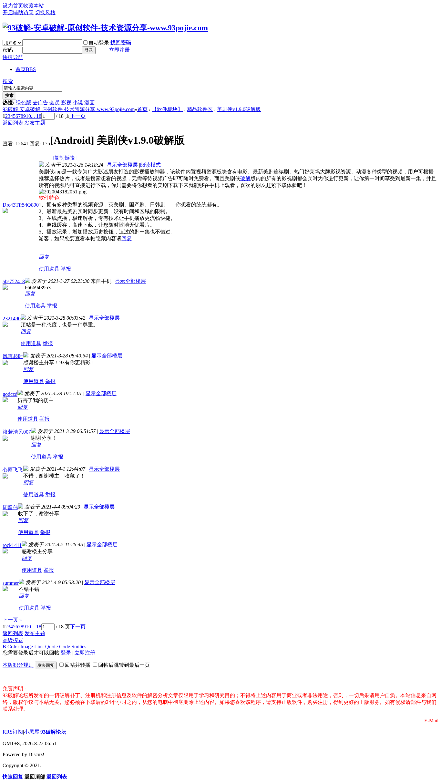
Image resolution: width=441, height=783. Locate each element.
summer (11, 583)
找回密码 (120, 42)
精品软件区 (200, 109)
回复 (126, 238)
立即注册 (119, 50)
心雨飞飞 (13, 469)
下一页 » (12, 620)
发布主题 (35, 123)
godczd (10, 394)
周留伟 (10, 507)
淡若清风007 (17, 432)
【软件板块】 (167, 109)
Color (13, 646)
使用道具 (49, 269)
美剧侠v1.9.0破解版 (239, 109)
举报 (66, 269)
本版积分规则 (18, 665)
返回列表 (13, 123)
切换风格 (45, 12)
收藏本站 (33, 5)
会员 (54, 102)
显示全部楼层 (122, 165)
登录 (89, 50)
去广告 (40, 102)
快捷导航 (13, 57)
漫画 (89, 102)
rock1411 (12, 545)
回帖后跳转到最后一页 (124, 665)
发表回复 (45, 665)
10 (28, 116)
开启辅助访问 (18, 12)
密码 (8, 50)
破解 (245, 178)
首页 (25, 69)
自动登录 (98, 43)
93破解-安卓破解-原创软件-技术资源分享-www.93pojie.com (69, 109)
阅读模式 (150, 165)
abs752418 (14, 281)
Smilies (78, 646)
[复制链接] (65, 157)
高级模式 (13, 640)
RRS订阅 (13, 732)
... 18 (36, 116)
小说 (78, 102)
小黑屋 (31, 732)
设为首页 (13, 5)
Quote (51, 646)
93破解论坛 (53, 732)
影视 (66, 102)
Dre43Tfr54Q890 (21, 205)
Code (64, 646)
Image (26, 646)
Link (39, 646)
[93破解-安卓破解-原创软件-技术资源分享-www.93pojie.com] (105, 28)
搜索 (8, 81)
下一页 (78, 116)
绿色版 (23, 102)
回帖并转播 (77, 665)
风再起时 (13, 356)
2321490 (12, 318)
